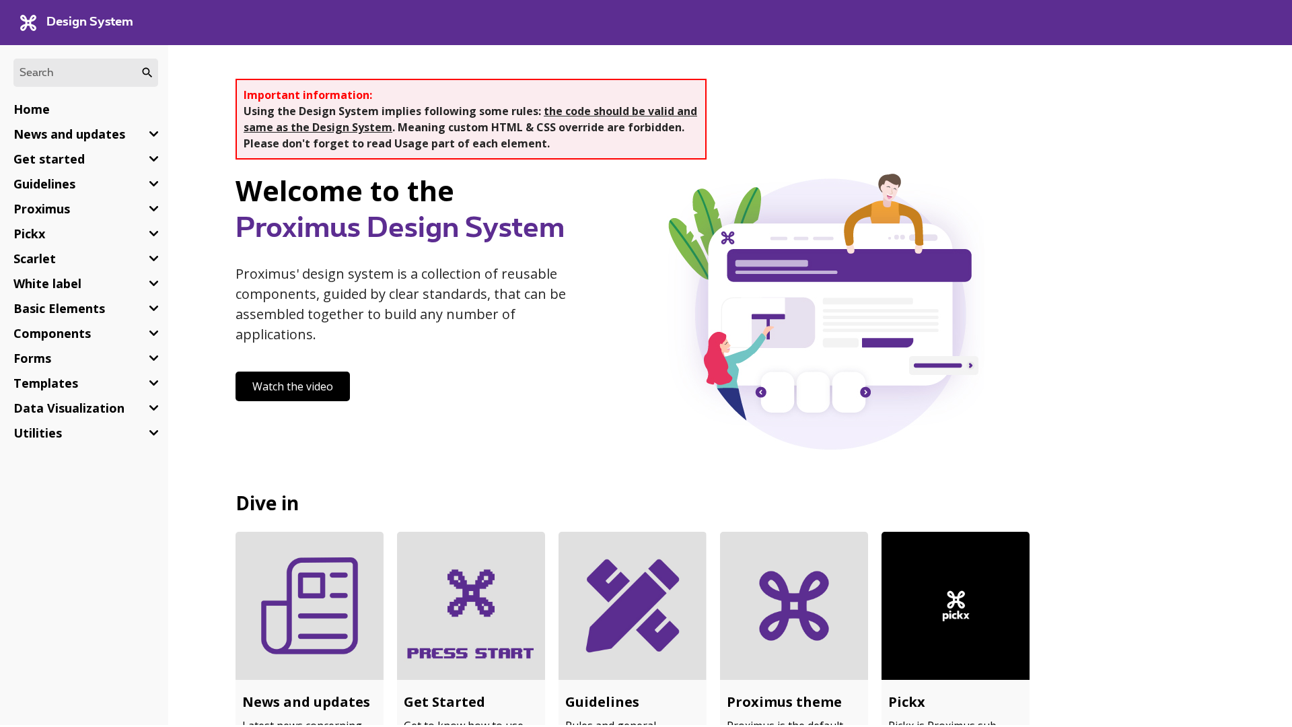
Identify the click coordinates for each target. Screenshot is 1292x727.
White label (47, 283)
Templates (45, 383)
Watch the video (292, 386)
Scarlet (34, 258)
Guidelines (44, 184)
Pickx (29, 234)
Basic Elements (59, 308)
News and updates (69, 134)
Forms (32, 358)
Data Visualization (68, 408)
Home (31, 109)
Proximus (41, 209)
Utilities (37, 433)
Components (52, 333)
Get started (49, 159)
